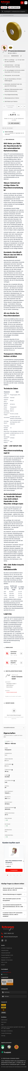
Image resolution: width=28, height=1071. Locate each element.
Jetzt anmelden (15, 123)
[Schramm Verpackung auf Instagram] (6, 941)
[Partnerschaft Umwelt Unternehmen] (6, 972)
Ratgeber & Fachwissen (7, 960)
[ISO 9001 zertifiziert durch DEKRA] (2, 1047)
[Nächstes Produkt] (23, 861)
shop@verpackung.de (11, 692)
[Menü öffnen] (25, 2)
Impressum (3, 1022)
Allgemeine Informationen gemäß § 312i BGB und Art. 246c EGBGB (13, 1028)
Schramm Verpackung (6, 948)
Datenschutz (4, 1019)
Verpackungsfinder (5, 952)
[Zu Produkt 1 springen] (7, 875)
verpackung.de (4, 950)
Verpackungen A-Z (5, 957)
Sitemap (3, 1035)
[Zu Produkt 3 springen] (14, 875)
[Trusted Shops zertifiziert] (9, 1047)
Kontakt (3, 964)
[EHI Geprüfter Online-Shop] (16, 1047)
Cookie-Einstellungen (6, 1033)
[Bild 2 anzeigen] (10, 47)
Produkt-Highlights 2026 (7, 955)
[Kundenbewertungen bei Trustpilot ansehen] (6, 1052)
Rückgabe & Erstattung (6, 1030)
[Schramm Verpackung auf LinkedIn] (2, 941)
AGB (2, 1024)
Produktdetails (14, 870)
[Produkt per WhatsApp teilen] (21, 106)
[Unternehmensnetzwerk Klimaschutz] (4, 974)
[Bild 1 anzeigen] (4, 47)
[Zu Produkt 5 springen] (20, 875)
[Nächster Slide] (24, 31)
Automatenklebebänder (8, 15)
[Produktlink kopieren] (24, 106)
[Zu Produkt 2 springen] (10, 875)
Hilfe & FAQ (4, 962)
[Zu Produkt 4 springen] (17, 875)
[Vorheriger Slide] (3, 31)
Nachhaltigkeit (4, 969)
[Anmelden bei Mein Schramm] (22, 2)
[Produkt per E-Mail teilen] (19, 106)
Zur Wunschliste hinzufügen (10, 106)
